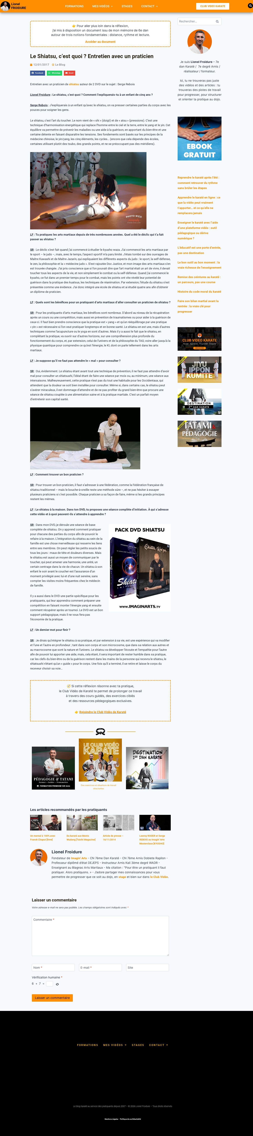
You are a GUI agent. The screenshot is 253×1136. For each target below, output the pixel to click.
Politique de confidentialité (130, 1119)
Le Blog (60, 64)
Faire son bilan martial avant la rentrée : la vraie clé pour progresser (198, 306)
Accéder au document (100, 41)
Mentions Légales (111, 1119)
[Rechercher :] (200, 21)
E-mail (86, 967)
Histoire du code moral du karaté (199, 291)
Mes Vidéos (100, 6)
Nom (37, 967)
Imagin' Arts (79, 858)
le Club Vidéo (159, 877)
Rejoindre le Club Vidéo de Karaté (102, 712)
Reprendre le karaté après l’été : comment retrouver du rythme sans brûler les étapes (198, 183)
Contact (147, 6)
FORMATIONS (74, 6)
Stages (127, 6)
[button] (250, 5)
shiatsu (74, 84)
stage (122, 877)
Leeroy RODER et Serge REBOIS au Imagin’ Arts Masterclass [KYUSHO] (152, 839)
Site (130, 967)
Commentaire (43, 919)
